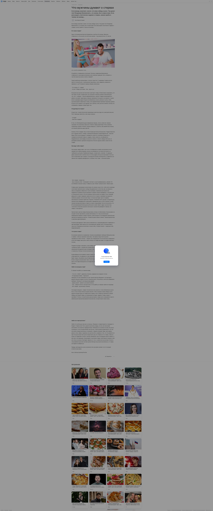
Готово (106, 261)
